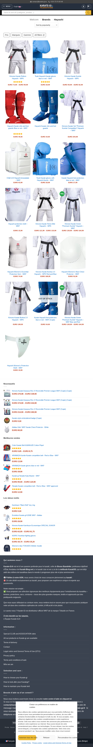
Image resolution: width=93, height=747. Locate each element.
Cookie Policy (26, 743)
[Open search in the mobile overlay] (46, 12)
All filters (38, 35)
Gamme (27, 35)
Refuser (46, 738)
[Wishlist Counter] (79, 6)
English (16, 6)
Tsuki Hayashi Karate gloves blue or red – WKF (45, 77)
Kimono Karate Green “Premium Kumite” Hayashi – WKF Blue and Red (73, 320)
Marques (16, 35)
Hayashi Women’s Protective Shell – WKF (18, 367)
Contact (7, 647)
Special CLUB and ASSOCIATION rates (20, 634)
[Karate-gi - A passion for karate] (46, 6)
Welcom (34, 19)
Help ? (85, 727)
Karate (12, 727)
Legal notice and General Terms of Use (57, 743)
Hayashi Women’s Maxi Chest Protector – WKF (73, 273)
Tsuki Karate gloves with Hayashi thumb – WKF (45, 179)
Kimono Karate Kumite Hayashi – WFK (73, 77)
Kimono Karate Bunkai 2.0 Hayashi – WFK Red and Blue (45, 273)
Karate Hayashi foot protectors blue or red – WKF (73, 179)
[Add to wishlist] (27, 43)
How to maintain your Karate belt (17, 686)
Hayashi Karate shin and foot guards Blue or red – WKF (18, 127)
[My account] (83, 6)
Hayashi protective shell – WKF (17, 225)
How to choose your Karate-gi (15, 678)
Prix (6, 35)
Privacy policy (37, 743)
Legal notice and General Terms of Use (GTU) (22, 651)
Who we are (8, 664)
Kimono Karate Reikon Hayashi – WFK (18, 77)
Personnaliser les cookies (66, 738)
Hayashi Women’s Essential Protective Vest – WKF (17, 273)
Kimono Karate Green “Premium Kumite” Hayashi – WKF (73, 226)
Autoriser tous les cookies (27, 738)
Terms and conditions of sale (15, 660)
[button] (7, 6)
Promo (7, 727)
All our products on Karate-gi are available (20, 638)
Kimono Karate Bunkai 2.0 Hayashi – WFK (18, 319)
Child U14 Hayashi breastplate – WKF (18, 179)
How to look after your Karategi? (16, 682)
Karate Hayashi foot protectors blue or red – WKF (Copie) (45, 319)
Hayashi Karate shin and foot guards (45, 127)
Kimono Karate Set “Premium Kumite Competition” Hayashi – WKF (73, 128)
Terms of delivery (10, 642)
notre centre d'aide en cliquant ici (57, 699)
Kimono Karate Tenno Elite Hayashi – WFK (45, 225)
